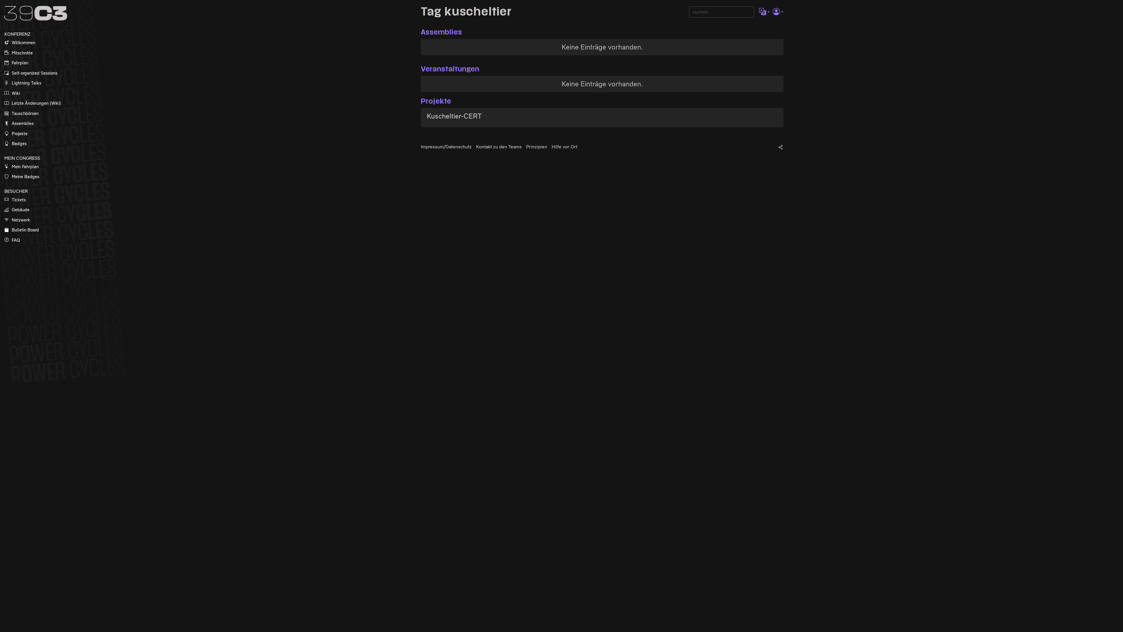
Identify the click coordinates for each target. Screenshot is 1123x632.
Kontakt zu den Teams (499, 146)
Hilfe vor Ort (564, 146)
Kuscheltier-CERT (454, 116)
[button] (764, 12)
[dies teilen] (780, 146)
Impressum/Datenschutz (446, 146)
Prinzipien (536, 146)
